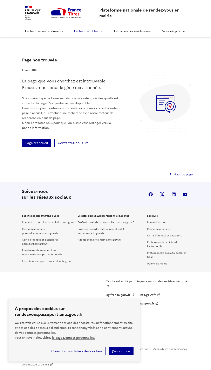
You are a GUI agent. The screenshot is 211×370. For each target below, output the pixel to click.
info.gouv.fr (147, 295)
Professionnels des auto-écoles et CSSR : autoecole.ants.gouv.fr (101, 231)
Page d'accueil (36, 142)
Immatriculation (156, 222)
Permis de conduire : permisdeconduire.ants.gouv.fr (40, 231)
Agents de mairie (157, 263)
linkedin (174, 194)
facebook (151, 194)
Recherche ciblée (86, 31)
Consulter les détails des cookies (76, 351)
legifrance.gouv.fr (118, 295)
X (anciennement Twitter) (162, 194)
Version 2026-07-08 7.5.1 (35, 364)
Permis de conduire (158, 229)
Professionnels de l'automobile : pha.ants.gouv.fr (106, 222)
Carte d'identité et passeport (164, 235)
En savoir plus (171, 31)
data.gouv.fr (145, 303)
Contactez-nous (70, 142)
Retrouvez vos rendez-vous (132, 31)
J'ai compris (121, 351)
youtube (185, 194)
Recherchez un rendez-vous (44, 31)
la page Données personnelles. (73, 338)
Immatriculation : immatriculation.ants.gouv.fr (49, 222)
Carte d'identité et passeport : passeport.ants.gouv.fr (40, 242)
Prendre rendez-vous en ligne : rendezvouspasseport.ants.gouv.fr (42, 252)
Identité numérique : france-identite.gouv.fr (48, 261)
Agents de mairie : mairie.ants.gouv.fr (99, 240)
